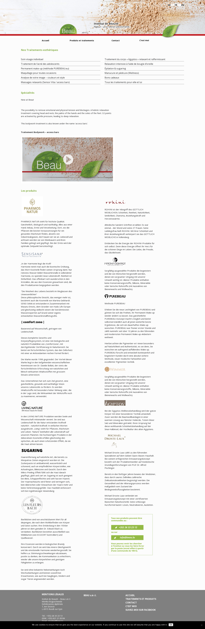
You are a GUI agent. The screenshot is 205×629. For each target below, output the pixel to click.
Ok (171, 625)
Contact (116, 40)
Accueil (45, 40)
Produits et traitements (82, 40)
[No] (201, 625)
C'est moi (144, 40)
